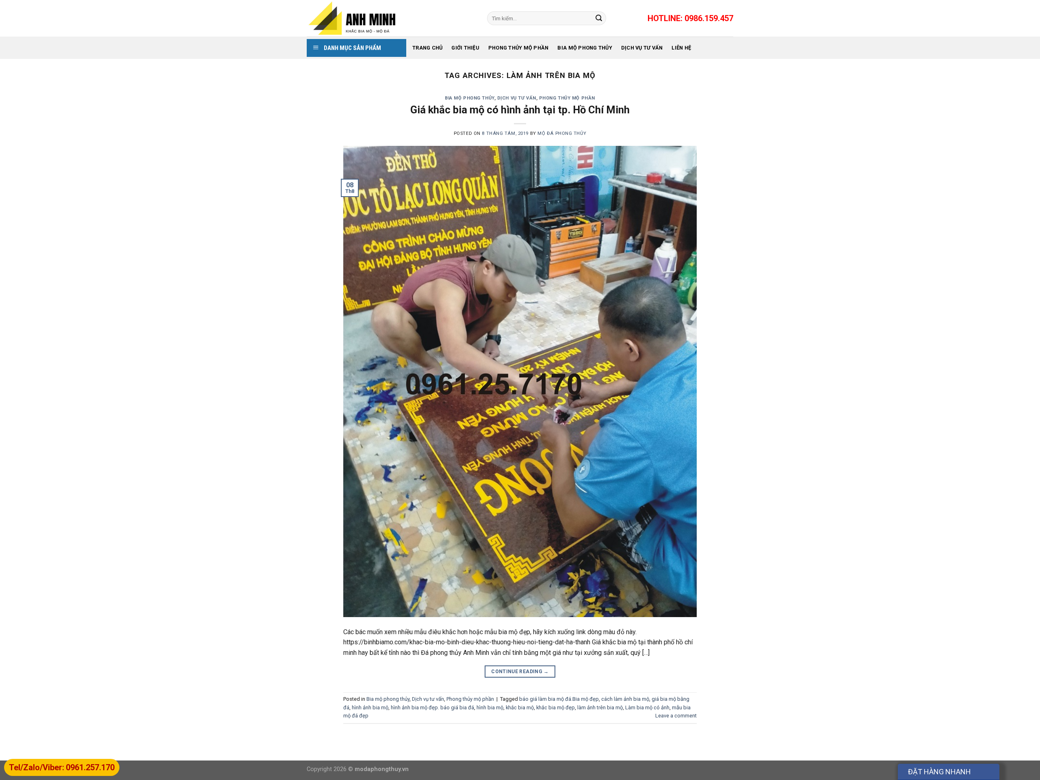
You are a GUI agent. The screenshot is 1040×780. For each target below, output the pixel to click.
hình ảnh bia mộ (370, 707)
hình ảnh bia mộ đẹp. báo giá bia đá (432, 707)
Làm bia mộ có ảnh (647, 707)
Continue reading (520, 671)
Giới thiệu (465, 48)
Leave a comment (676, 716)
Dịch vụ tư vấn (642, 48)
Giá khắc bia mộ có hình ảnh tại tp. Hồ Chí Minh (520, 110)
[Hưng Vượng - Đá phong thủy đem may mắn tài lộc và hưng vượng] (391, 18)
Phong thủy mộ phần (518, 48)
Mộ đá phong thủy (561, 133)
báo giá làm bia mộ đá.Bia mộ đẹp (559, 699)
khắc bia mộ (520, 707)
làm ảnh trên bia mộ (600, 707)
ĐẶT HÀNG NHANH (939, 771)
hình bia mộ (490, 707)
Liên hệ (681, 48)
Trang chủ (427, 48)
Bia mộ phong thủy (584, 48)
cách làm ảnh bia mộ (625, 699)
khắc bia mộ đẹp (555, 707)
